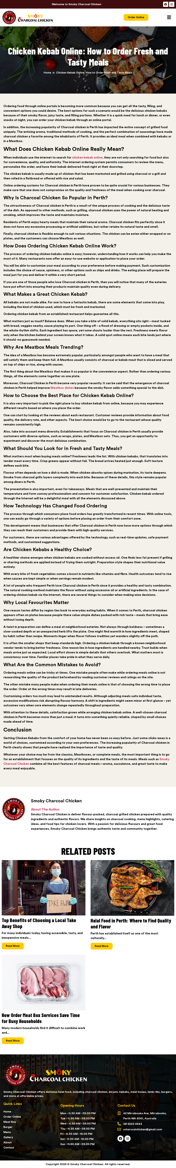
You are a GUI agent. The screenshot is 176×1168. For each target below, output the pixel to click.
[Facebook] (165, 4)
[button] (169, 17)
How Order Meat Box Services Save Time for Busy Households (41, 1018)
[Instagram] (171, 4)
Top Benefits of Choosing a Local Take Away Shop (39, 923)
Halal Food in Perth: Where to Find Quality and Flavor (131, 923)
